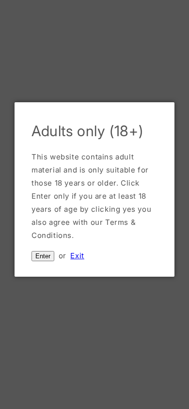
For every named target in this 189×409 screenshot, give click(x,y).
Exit (77, 255)
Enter (42, 256)
